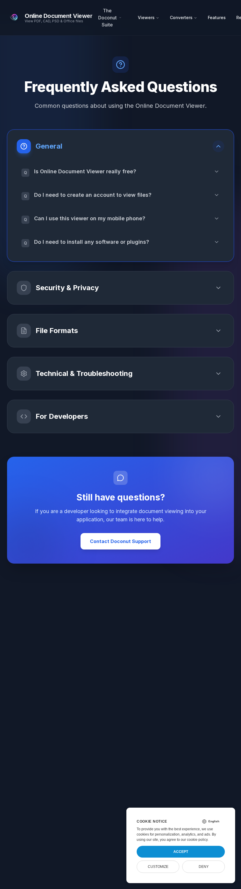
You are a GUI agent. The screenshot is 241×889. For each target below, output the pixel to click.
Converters (181, 17)
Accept (180, 852)
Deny (204, 867)
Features (217, 17)
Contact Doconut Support (120, 541)
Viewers (146, 17)
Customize (158, 867)
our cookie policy (194, 840)
